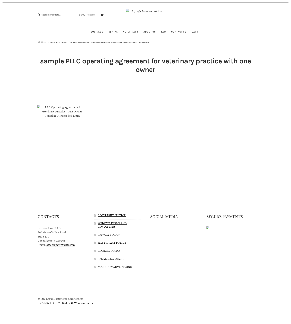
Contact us (178, 31)
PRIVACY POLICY (109, 234)
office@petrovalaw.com (60, 245)
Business (97, 31)
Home (43, 42)
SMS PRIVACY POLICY (112, 242)
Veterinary (130, 31)
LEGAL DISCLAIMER (111, 259)
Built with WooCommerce (77, 303)
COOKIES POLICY (109, 250)
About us (149, 31)
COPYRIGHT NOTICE (112, 215)
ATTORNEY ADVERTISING (115, 267)
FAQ (163, 31)
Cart (195, 31)
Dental (113, 31)
